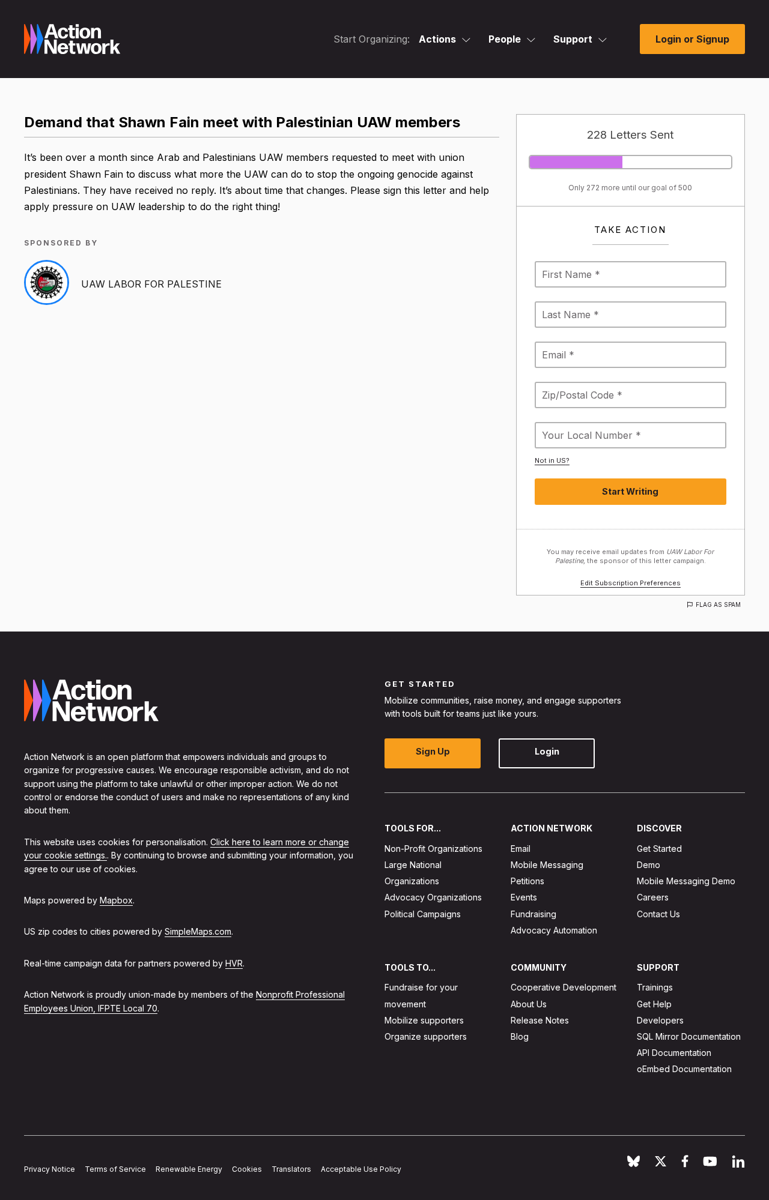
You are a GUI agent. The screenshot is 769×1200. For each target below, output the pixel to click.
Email (520, 848)
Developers (660, 1020)
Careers (653, 898)
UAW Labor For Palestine (151, 284)
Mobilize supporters (424, 1020)
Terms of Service (115, 1169)
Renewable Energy (189, 1169)
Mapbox (116, 900)
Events (524, 898)
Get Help (654, 1004)
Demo (648, 865)
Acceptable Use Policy (361, 1169)
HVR (234, 963)
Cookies (247, 1169)
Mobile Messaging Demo (686, 881)
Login (547, 752)
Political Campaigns (422, 914)
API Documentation (674, 1053)
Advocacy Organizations (433, 898)
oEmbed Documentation (684, 1069)
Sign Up (433, 752)
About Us (529, 1004)
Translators (291, 1169)
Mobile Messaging (547, 865)
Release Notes (540, 1020)
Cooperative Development (563, 988)
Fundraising (533, 914)
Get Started (659, 848)
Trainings (655, 988)
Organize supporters (425, 1036)
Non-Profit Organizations (433, 848)
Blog (520, 1036)
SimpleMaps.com (198, 932)
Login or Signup (692, 39)
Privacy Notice (49, 1169)
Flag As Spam (718, 604)
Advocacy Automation (554, 930)
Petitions (527, 881)
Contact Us (658, 914)
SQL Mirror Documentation (689, 1036)
